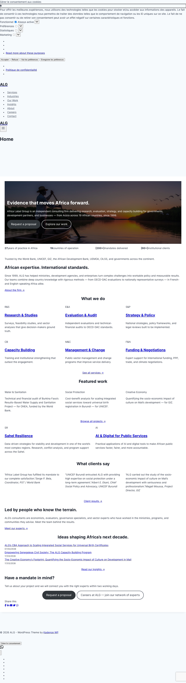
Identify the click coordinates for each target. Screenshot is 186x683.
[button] (93, 6)
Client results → (93, 501)
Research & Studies (21, 315)
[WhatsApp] (17, 605)
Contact (11, 116)
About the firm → (15, 290)
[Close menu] (1, 652)
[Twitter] (14, 605)
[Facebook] (5, 605)
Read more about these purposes (25, 53)
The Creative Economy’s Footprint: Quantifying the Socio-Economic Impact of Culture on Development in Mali (68, 559)
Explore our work (56, 224)
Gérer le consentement (10, 643)
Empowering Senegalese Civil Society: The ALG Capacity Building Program (48, 552)
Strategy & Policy (140, 315)
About (10, 108)
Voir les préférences (29, 60)
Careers (11, 112)
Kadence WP (50, 632)
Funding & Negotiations (146, 350)
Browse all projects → (93, 421)
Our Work (12, 100)
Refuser (15, 60)
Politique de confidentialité (21, 69)
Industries (13, 96)
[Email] (11, 605)
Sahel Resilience (19, 436)
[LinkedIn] (8, 605)
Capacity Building (20, 350)
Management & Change (85, 350)
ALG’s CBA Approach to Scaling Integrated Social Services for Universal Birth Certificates (56, 545)
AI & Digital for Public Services (121, 436)
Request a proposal (23, 224)
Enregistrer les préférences (52, 60)
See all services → (93, 372)
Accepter (5, 60)
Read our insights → (93, 569)
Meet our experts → (16, 528)
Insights (11, 104)
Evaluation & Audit (81, 315)
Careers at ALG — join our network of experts (110, 595)
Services (12, 92)
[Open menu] (3, 128)
